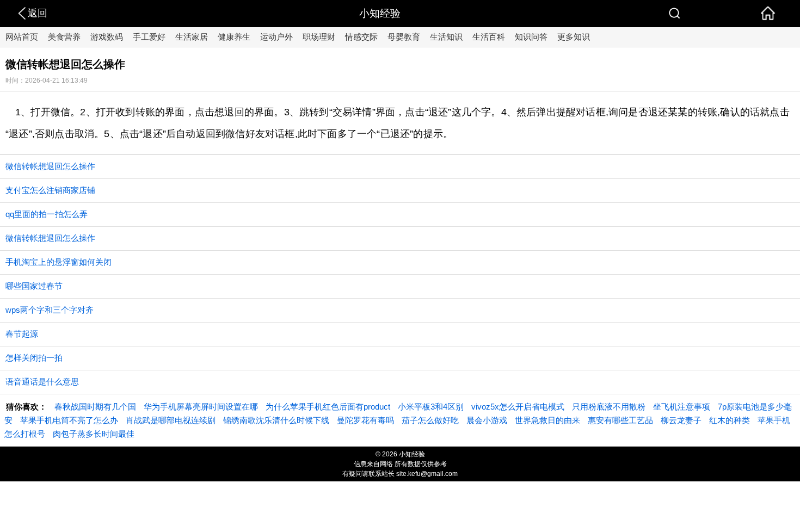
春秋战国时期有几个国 (95, 406)
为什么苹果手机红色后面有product (328, 406)
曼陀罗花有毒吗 (365, 420)
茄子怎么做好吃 (430, 420)
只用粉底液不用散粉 (608, 406)
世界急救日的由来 (547, 420)
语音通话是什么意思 (42, 381)
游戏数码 (106, 36)
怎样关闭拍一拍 (34, 357)
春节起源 (21, 333)
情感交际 (361, 36)
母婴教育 (403, 36)
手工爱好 (149, 36)
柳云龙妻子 (681, 420)
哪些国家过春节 (34, 285)
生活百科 (488, 36)
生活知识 (446, 36)
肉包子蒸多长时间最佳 (93, 433)
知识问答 (531, 36)
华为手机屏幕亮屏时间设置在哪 (201, 406)
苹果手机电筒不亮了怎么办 (69, 420)
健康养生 (234, 36)
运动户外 (276, 36)
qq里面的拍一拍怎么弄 (46, 214)
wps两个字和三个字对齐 (49, 309)
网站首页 (21, 36)
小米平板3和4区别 (431, 406)
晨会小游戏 (486, 420)
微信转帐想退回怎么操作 (50, 166)
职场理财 (319, 36)
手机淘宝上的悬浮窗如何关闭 (58, 262)
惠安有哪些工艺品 (620, 420)
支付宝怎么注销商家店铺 (50, 190)
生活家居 (191, 36)
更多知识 (573, 36)
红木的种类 (729, 420)
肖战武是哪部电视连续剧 (171, 420)
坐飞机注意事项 (681, 406)
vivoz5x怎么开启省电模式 (517, 406)
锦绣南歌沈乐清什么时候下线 (276, 420)
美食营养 (64, 36)
